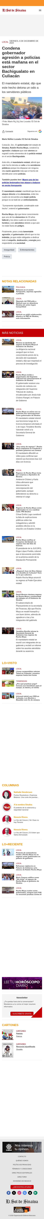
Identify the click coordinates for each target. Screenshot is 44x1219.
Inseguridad (9, 250)
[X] (14, 1193)
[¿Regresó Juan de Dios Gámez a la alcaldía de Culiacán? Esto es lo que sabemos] (8, 577)
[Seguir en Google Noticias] (40, 131)
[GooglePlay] (35, 1193)
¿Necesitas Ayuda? (22, 1187)
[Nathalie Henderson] (7, 794)
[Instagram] (19, 1193)
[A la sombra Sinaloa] (7, 807)
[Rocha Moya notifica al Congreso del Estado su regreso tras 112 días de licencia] (8, 550)
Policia (7, 257)
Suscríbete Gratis (21, 1014)
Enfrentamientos (27, 250)
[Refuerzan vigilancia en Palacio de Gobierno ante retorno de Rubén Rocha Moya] (8, 866)
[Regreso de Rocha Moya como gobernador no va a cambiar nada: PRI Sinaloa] (8, 518)
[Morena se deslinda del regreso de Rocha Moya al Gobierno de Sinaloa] (8, 353)
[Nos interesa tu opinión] (22, 1147)
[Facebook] (9, 1193)
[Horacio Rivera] (7, 819)
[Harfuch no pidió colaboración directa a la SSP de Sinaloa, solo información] (8, 315)
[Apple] (30, 1193)
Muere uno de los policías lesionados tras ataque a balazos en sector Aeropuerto (21, 182)
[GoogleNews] (25, 1193)
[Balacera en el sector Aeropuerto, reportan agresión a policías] (8, 290)
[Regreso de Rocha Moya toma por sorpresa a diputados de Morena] (8, 485)
